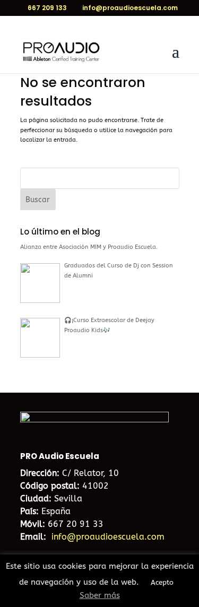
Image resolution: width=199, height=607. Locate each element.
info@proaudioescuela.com (108, 537)
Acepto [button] (162, 582)
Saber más (100, 595)
